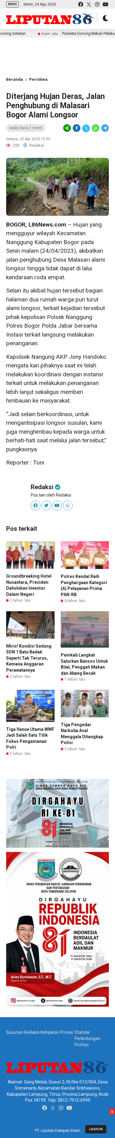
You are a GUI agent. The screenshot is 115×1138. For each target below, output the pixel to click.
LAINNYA (96, 1129)
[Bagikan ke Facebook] (76, 128)
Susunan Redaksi (23, 1032)
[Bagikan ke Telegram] (104, 128)
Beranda (14, 79)
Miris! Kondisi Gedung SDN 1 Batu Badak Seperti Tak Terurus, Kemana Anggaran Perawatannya (29, 658)
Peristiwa (38, 79)
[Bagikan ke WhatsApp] (95, 128)
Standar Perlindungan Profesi (87, 1038)
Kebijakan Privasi (56, 1032)
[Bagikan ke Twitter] (86, 128)
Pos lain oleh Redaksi (51, 495)
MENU (12, 4)
